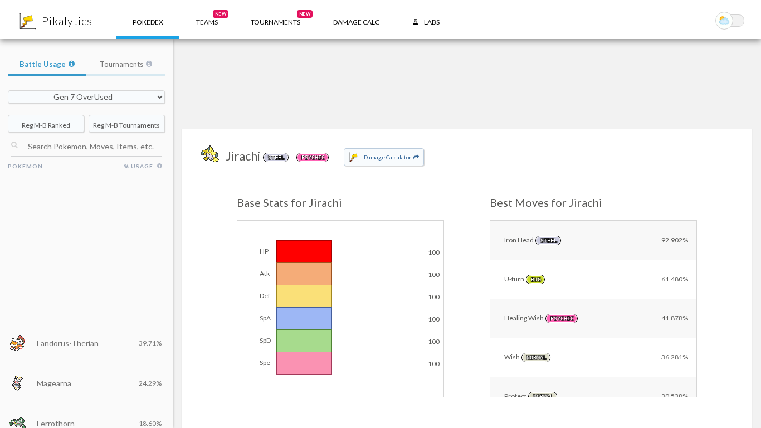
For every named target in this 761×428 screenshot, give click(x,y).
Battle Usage (42, 64)
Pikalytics (67, 20)
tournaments (280, 18)
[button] (207, 19)
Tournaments (121, 64)
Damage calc (356, 22)
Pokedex (148, 22)
